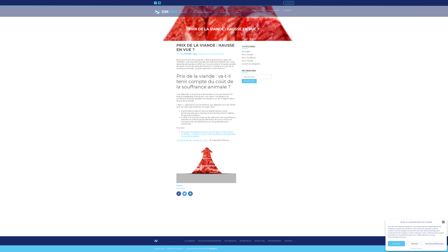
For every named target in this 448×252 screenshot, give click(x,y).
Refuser (414, 244)
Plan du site (159, 249)
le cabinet (183, 11)
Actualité (246, 51)
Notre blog (239, 11)
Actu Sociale (247, 54)
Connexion (289, 3)
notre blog (245, 241)
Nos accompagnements (202, 11)
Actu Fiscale (247, 61)
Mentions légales (416, 248)
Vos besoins (224, 11)
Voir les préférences (434, 244)
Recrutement (272, 10)
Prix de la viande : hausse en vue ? (192, 140)
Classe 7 (213, 249)
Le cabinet (189, 241)
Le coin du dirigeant (251, 64)
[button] (443, 222)
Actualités (257, 10)
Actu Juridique (249, 58)
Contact (287, 10)
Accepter (396, 244)
